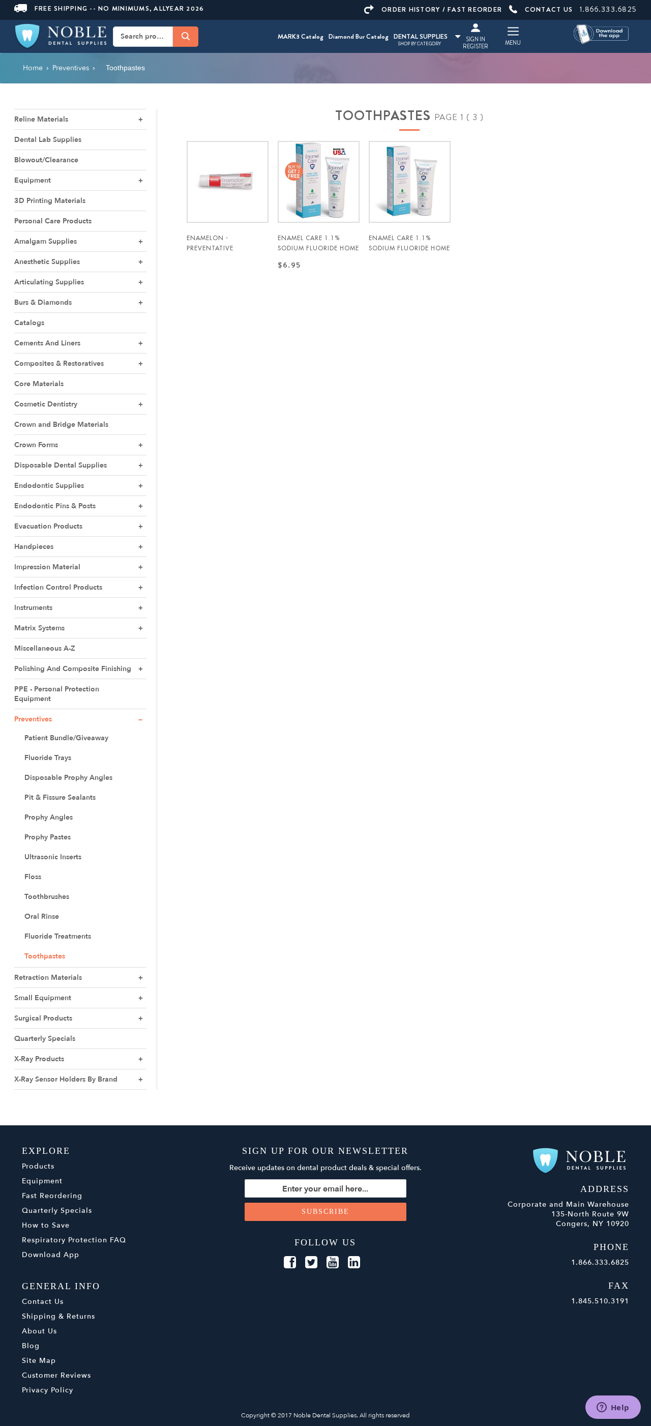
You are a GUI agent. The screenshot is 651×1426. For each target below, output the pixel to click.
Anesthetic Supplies (47, 262)
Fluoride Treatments (57, 936)
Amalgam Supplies (45, 241)
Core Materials (39, 384)
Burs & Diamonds (43, 302)
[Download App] (602, 33)
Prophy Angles (48, 817)
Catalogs (29, 323)
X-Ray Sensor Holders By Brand (65, 1079)
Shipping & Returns (58, 1316)
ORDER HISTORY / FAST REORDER (441, 9)
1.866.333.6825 (608, 9)
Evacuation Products (48, 526)
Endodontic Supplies (49, 485)
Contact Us (43, 1301)
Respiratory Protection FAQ (74, 1240)
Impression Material (47, 567)
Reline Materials (41, 119)
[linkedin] (354, 1262)
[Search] (185, 36)
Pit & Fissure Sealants (60, 797)
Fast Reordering (52, 1196)
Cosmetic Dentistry (45, 404)
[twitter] (311, 1262)
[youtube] (333, 1262)
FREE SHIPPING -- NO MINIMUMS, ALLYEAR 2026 (119, 8)
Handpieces (33, 546)
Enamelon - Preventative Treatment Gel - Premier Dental (215, 253)
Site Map (39, 1360)
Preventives (33, 719)
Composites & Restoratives (59, 363)
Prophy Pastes (47, 837)
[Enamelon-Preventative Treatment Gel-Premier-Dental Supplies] (228, 182)
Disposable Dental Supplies (60, 465)
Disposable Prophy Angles (68, 777)
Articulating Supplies (49, 282)
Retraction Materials (48, 977)
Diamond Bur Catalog (359, 36)
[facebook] (290, 1262)
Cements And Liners (47, 343)
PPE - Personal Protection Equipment (56, 694)
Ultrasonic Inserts (52, 857)
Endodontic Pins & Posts (55, 506)
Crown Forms (36, 445)
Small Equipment (42, 998)
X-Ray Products (39, 1059)
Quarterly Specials (44, 1038)
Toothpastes (44, 956)
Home (33, 68)
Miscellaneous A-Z (44, 648)
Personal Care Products (53, 221)
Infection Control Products (58, 587)
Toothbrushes (46, 896)
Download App (50, 1255)
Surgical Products (43, 1018)
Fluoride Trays (47, 758)
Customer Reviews (56, 1375)
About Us (39, 1331)
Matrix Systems (39, 628)
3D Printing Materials (49, 201)
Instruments (33, 608)
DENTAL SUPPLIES (421, 36)
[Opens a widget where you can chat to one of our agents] (613, 1408)
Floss (32, 877)
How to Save (46, 1225)
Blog (31, 1346)
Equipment (32, 180)
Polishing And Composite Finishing (72, 669)
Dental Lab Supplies (47, 139)
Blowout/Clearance (46, 160)
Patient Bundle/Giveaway (66, 738)
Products (38, 1166)
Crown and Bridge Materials (61, 424)
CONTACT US (549, 9)
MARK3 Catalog (300, 36)
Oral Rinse (41, 916)
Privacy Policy (47, 1390)
